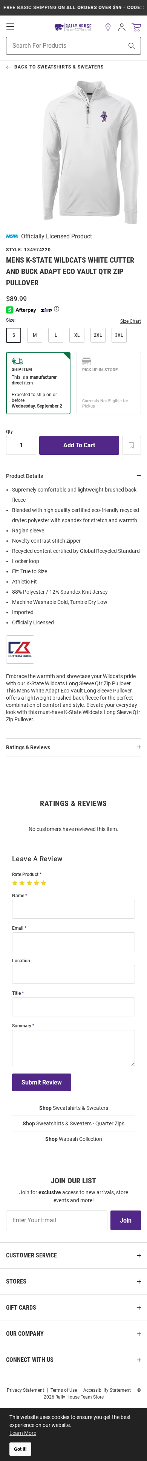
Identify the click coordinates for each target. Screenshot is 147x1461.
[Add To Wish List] (131, 445)
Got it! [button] (20, 1449)
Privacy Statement (25, 1390)
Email (17, 928)
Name (18, 895)
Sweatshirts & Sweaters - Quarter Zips (73, 1123)
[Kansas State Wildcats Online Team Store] (73, 27)
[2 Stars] (22, 883)
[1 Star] (15, 883)
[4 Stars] (37, 883)
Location (21, 960)
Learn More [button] (22, 1433)
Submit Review (41, 1082)
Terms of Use (64, 1390)
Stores (16, 1281)
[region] (73, 607)
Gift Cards (21, 1307)
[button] (108, 27)
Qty (9, 431)
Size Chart (130, 321)
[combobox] (55, 45)
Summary (21, 1026)
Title (16, 993)
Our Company (25, 1333)
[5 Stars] (44, 883)
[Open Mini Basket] (136, 27)
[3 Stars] (30, 883)
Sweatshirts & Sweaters (73, 1108)
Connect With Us (30, 1359)
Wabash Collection (73, 1139)
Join (126, 1220)
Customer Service (31, 1255)
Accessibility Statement (107, 1390)
